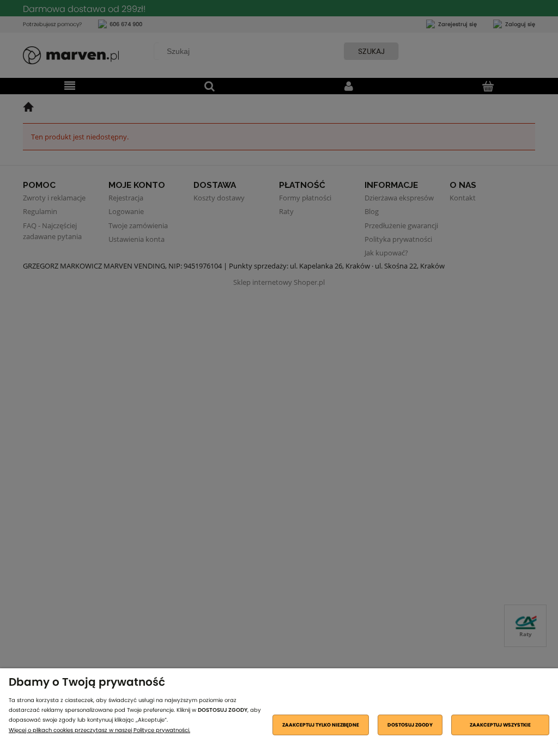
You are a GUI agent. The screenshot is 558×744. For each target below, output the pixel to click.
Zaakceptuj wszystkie (500, 725)
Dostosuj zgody (410, 725)
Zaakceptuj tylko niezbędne (320, 725)
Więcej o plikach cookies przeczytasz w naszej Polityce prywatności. (99, 730)
